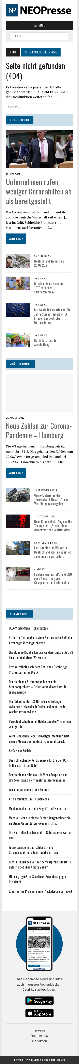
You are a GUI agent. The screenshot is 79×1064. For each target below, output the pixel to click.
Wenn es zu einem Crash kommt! (29, 789)
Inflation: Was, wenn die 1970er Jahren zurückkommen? (48, 287)
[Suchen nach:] (33, 106)
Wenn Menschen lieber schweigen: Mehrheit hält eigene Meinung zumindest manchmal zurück (39, 739)
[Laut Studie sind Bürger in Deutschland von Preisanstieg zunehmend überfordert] (18, 552)
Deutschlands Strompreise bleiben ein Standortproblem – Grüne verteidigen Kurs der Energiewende (38, 687)
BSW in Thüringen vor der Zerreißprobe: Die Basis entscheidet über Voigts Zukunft (40, 865)
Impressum (39, 1030)
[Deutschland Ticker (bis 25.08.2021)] (18, 265)
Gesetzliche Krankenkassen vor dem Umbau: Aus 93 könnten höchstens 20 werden (41, 655)
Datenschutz (40, 1036)
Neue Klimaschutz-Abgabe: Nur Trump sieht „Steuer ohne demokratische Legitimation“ (53, 526)
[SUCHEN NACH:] (39, 35)
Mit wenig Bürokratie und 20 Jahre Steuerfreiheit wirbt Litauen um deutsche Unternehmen (52, 316)
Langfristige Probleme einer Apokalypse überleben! (40, 891)
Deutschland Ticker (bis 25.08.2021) (49, 263)
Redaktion (39, 1041)
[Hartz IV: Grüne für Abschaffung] (18, 344)
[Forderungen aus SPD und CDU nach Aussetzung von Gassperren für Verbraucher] (18, 578)
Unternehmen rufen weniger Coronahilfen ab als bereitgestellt (39, 191)
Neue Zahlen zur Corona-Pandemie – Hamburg (39, 430)
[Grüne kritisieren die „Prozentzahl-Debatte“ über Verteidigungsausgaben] (18, 499)
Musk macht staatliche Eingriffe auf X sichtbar (38, 808)
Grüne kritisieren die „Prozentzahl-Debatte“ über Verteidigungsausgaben (51, 499)
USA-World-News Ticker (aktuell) (29, 628)
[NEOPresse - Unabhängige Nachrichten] (39, 10)
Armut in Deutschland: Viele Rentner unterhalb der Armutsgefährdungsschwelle (40, 640)
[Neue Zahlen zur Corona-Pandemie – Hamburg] (39, 409)
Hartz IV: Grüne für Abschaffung (46, 342)
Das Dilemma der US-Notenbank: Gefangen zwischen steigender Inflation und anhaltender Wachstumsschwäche (38, 706)
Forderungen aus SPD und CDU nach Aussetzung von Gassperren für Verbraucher (53, 578)
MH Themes (59, 1060)
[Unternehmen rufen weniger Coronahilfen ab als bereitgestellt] (39, 165)
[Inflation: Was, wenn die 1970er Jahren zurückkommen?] (18, 287)
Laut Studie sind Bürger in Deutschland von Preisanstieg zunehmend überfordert (52, 552)
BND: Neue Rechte (20, 750)
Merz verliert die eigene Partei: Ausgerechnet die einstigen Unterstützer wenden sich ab (39, 820)
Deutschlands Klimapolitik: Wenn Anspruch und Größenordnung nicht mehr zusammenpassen (38, 777)
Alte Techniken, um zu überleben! (29, 799)
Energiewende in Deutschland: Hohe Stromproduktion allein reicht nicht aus (34, 850)
